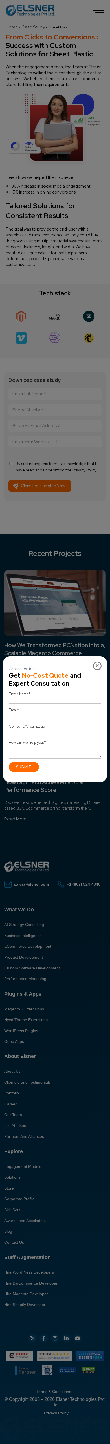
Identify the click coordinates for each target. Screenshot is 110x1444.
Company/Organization (28, 726)
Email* (14, 710)
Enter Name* (19, 694)
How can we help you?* (27, 742)
